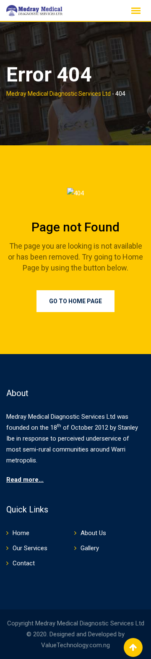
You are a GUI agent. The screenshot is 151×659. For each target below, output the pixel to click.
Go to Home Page (75, 301)
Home (21, 533)
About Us (93, 533)
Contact (24, 563)
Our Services (30, 548)
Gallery (90, 548)
